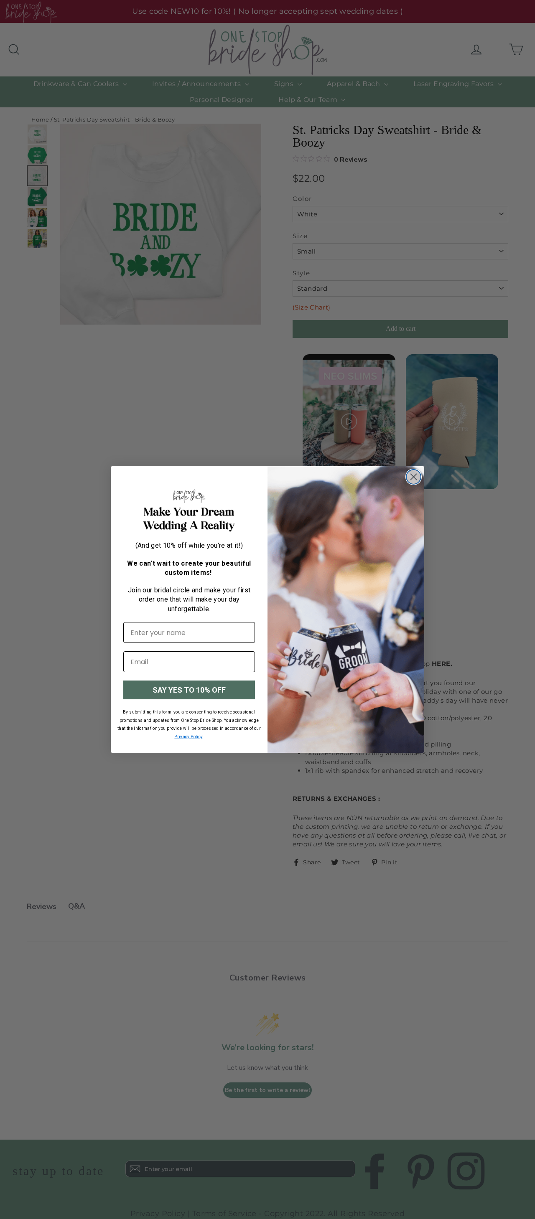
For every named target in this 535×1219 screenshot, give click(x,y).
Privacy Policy (188, 736)
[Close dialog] (413, 477)
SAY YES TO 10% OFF (189, 690)
